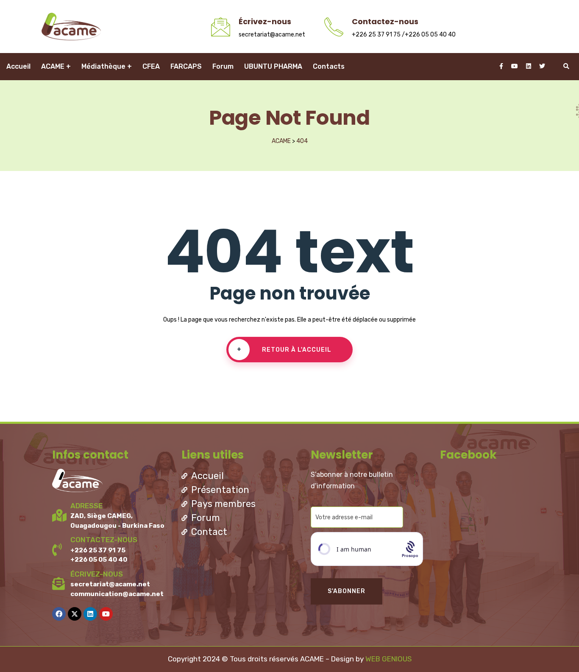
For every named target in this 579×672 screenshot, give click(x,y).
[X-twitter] (74, 614)
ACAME (52, 66)
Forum (223, 66)
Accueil (18, 66)
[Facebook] (59, 614)
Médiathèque (103, 66)
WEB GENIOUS (388, 659)
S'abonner (346, 591)
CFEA (151, 66)
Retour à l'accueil (284, 349)
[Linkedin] (90, 614)
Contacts (329, 66)
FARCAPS (186, 66)
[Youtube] (106, 614)
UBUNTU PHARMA (273, 66)
